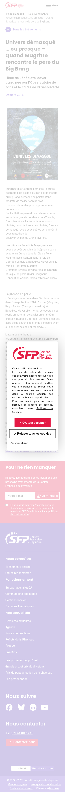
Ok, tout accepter (34, 422)
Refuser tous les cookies (33, 433)
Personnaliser (19, 443)
